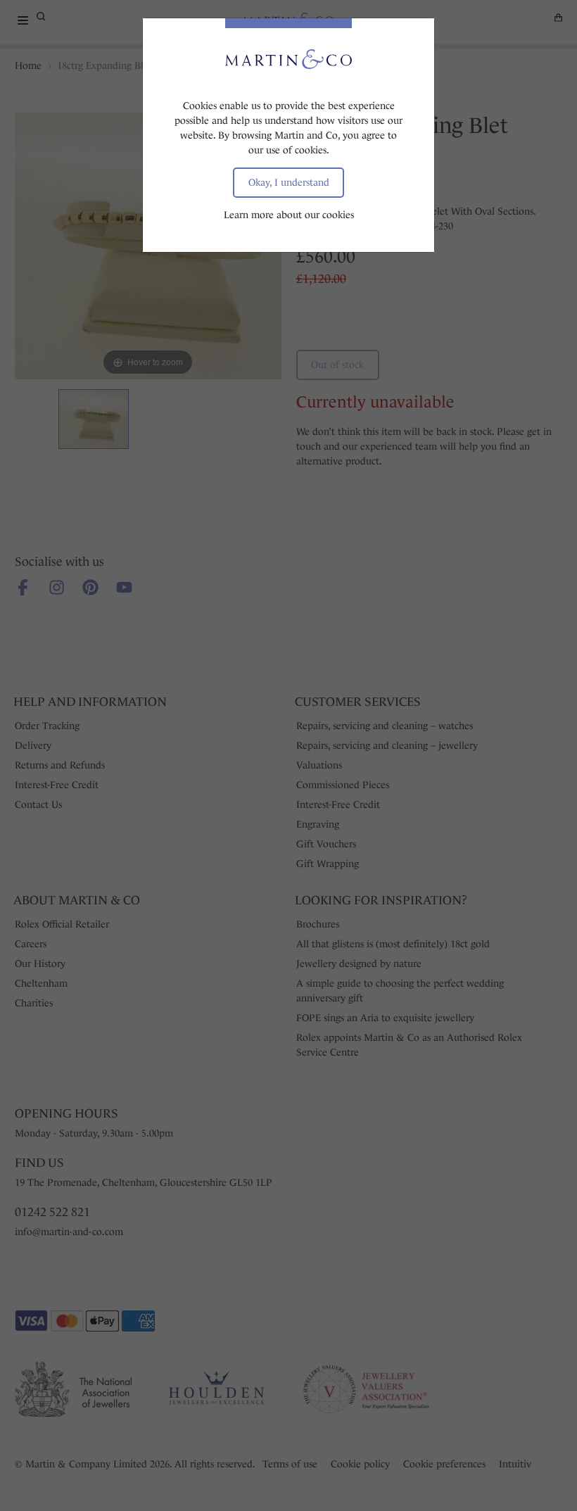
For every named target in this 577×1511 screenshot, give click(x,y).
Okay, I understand (288, 182)
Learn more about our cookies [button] (289, 214)
